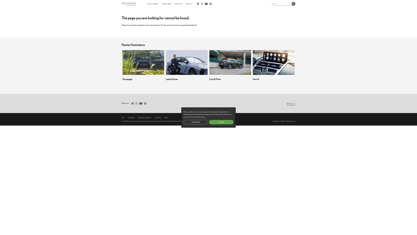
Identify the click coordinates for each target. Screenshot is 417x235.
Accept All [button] (221, 122)
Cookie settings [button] (196, 122)
